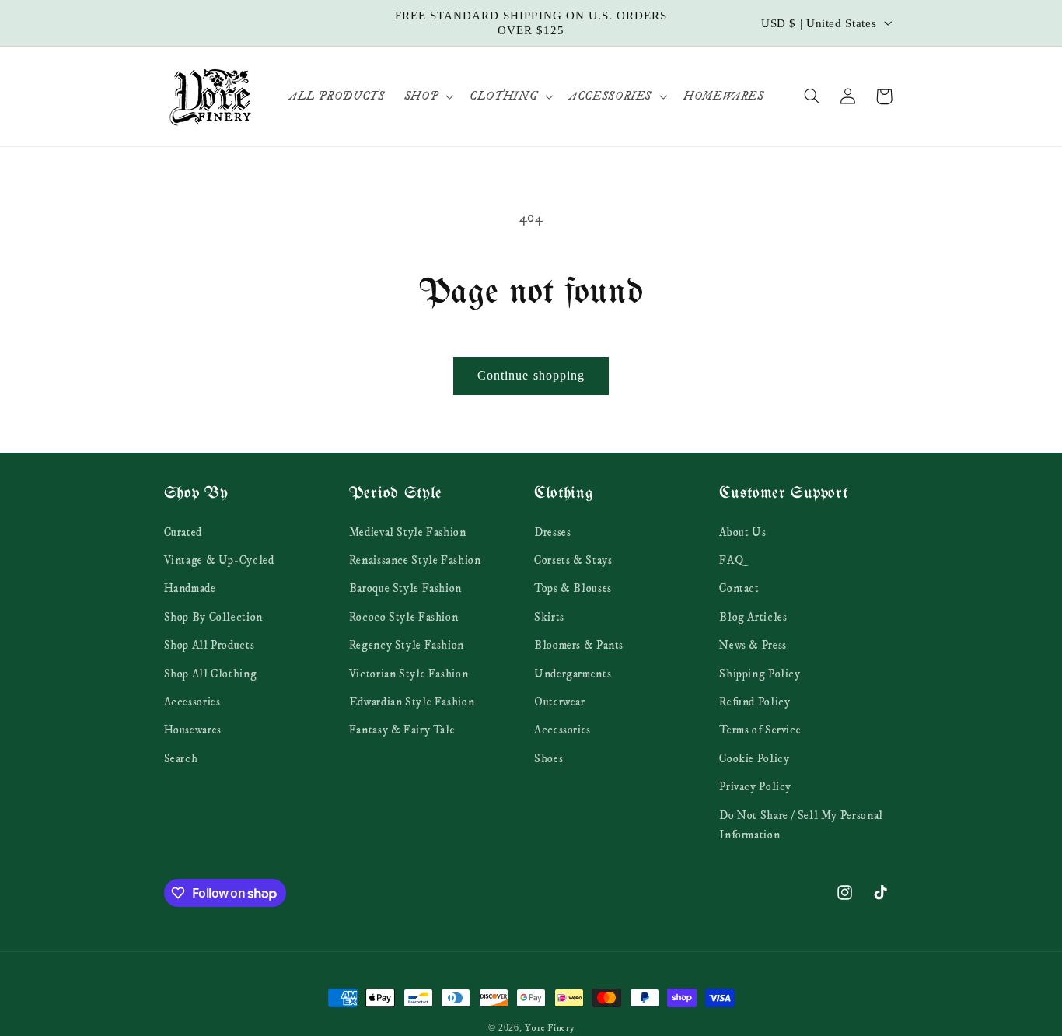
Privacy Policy (755, 786)
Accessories (192, 702)
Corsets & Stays (573, 560)
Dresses (552, 532)
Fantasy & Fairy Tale (402, 730)
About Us (742, 532)
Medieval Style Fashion (407, 532)
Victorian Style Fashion (409, 674)
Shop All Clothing (210, 674)
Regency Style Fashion (406, 645)
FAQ (731, 560)
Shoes (548, 758)
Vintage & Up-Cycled (219, 560)
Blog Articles (753, 617)
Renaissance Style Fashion (415, 560)
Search (181, 758)
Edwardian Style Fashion (412, 702)
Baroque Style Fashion (405, 589)
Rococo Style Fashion (404, 617)
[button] (426, 96)
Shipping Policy (759, 674)
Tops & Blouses (573, 589)
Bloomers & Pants (579, 645)
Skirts (549, 617)
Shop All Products (209, 645)
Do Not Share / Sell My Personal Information (801, 825)
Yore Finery (549, 1028)
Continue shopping (531, 375)
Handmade (190, 589)
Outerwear (559, 702)
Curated (183, 532)
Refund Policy (754, 702)
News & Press (753, 645)
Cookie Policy (754, 758)
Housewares (193, 730)
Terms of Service (760, 730)
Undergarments (572, 674)
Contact (739, 589)
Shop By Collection (213, 617)
